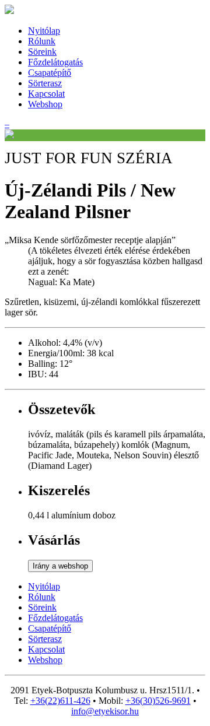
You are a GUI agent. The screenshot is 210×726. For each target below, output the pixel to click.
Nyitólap (44, 31)
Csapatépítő (49, 73)
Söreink (42, 52)
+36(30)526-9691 (158, 701)
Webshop (45, 104)
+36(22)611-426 (60, 701)
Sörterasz (45, 83)
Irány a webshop (60, 566)
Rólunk (41, 41)
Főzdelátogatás (55, 62)
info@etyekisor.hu (105, 711)
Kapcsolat (46, 94)
